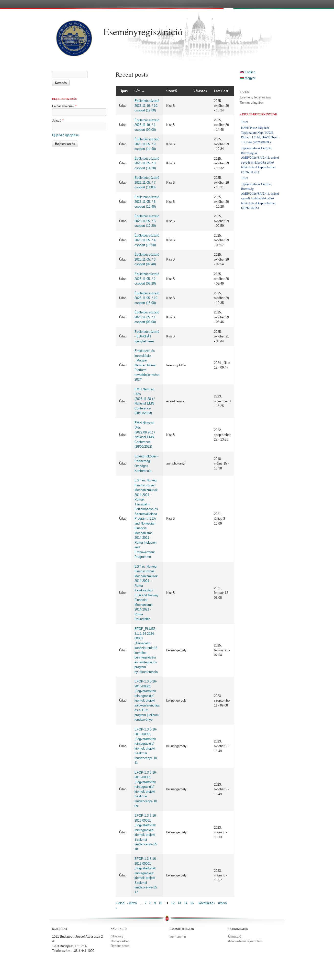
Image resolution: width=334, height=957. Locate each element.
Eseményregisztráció (143, 31)
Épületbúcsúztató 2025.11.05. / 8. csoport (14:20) (146, 163)
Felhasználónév (64, 106)
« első (120, 903)
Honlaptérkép (120, 941)
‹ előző (132, 903)
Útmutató (234, 936)
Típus (123, 91)
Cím (137, 91)
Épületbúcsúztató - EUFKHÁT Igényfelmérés (146, 336)
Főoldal (245, 92)
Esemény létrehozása (255, 97)
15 (192, 903)
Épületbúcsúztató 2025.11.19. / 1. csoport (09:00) (146, 125)
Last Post (221, 91)
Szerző (171, 91)
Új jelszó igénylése (65, 135)
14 (185, 903)
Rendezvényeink (251, 103)
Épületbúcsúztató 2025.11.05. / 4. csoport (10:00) (146, 240)
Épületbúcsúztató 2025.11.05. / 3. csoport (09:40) (146, 259)
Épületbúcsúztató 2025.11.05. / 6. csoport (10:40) (146, 201)
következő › (207, 903)
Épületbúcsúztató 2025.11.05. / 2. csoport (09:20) (146, 278)
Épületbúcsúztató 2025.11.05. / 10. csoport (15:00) (146, 298)
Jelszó (58, 120)
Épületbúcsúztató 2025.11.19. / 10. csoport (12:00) (146, 105)
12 (173, 903)
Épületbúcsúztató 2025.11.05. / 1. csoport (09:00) (146, 317)
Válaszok (200, 91)
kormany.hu (177, 936)
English (249, 72)
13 (179, 903)
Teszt (244, 122)
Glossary (117, 936)
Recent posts (120, 946)
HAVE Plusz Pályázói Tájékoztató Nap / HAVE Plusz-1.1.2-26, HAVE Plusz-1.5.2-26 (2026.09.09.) (259, 134)
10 (160, 903)
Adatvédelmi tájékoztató (245, 941)
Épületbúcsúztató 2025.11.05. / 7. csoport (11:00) (146, 182)
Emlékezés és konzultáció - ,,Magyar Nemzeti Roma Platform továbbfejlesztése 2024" (146, 365)
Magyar (249, 78)
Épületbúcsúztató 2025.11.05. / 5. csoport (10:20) (146, 220)
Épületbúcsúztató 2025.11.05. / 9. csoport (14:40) (146, 144)
